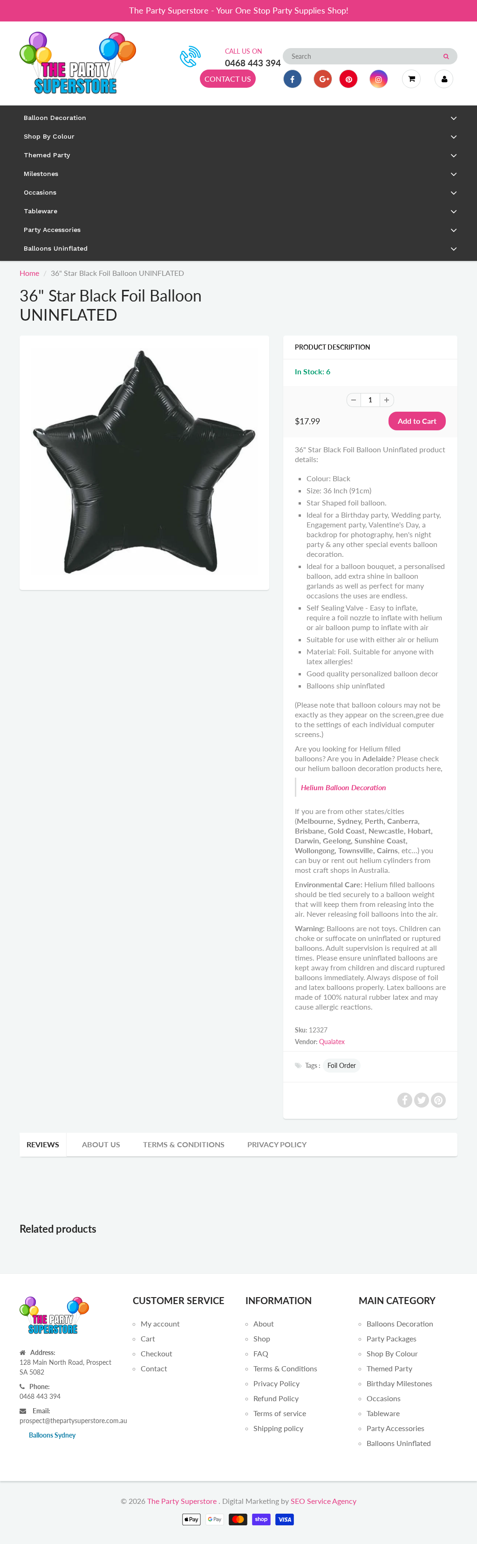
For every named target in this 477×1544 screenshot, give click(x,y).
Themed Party (389, 1368)
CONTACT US (227, 78)
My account (160, 1323)
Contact (154, 1368)
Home (29, 272)
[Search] (446, 56)
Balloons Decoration (400, 1323)
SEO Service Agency (323, 1500)
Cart (148, 1338)
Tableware (383, 1413)
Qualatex (332, 1042)
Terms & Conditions (184, 1144)
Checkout (156, 1353)
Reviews (43, 1144)
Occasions (384, 1398)
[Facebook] (292, 79)
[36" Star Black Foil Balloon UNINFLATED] (144, 461)
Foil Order (341, 1065)
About (263, 1323)
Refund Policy (276, 1398)
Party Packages (391, 1338)
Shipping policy (278, 1428)
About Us (101, 1144)
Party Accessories (395, 1428)
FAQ (260, 1353)
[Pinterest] (348, 79)
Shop (261, 1338)
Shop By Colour (392, 1353)
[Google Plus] (322, 79)
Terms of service (279, 1413)
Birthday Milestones (399, 1383)
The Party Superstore (182, 1500)
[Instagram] (378, 79)
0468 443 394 (253, 62)
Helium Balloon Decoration (343, 787)
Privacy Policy (277, 1144)
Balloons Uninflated (399, 1443)
